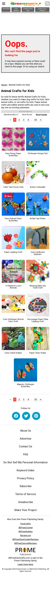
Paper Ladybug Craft (13, 252)
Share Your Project (25, 510)
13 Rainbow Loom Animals (13, 287)
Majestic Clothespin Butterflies (25, 385)
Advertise (25, 438)
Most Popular (41, 115)
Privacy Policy (25, 478)
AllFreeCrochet (25, 527)
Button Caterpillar (37, 187)
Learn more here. (25, 564)
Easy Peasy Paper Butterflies (13, 154)
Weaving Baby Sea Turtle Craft (38, 287)
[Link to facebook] (16, 416)
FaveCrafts (25, 523)
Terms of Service (25, 494)
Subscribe (26, 486)
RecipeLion (25, 535)
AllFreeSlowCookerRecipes (25, 539)
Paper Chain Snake (37, 353)
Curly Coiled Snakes (13, 353)
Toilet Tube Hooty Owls (13, 187)
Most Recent (27, 115)
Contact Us (25, 446)
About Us (25, 430)
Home (4, 85)
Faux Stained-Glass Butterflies (13, 220)
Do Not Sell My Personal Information (25, 462)
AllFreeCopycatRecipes (25, 543)
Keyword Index (25, 470)
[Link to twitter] (26, 416)
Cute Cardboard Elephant (38, 253)
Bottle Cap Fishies (38, 219)
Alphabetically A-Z (11, 115)
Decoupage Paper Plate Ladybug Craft (37, 320)
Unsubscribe (25, 502)
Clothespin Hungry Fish (38, 153)
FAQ (25, 454)
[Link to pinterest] (36, 416)
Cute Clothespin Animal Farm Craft (13, 320)
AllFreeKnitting (25, 531)
